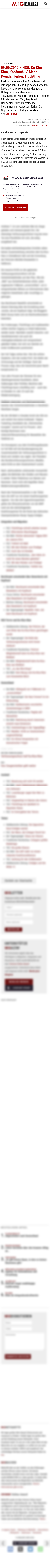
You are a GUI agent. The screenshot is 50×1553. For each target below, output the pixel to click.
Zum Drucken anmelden (40, 126)
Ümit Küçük (11, 113)
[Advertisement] (25, 34)
